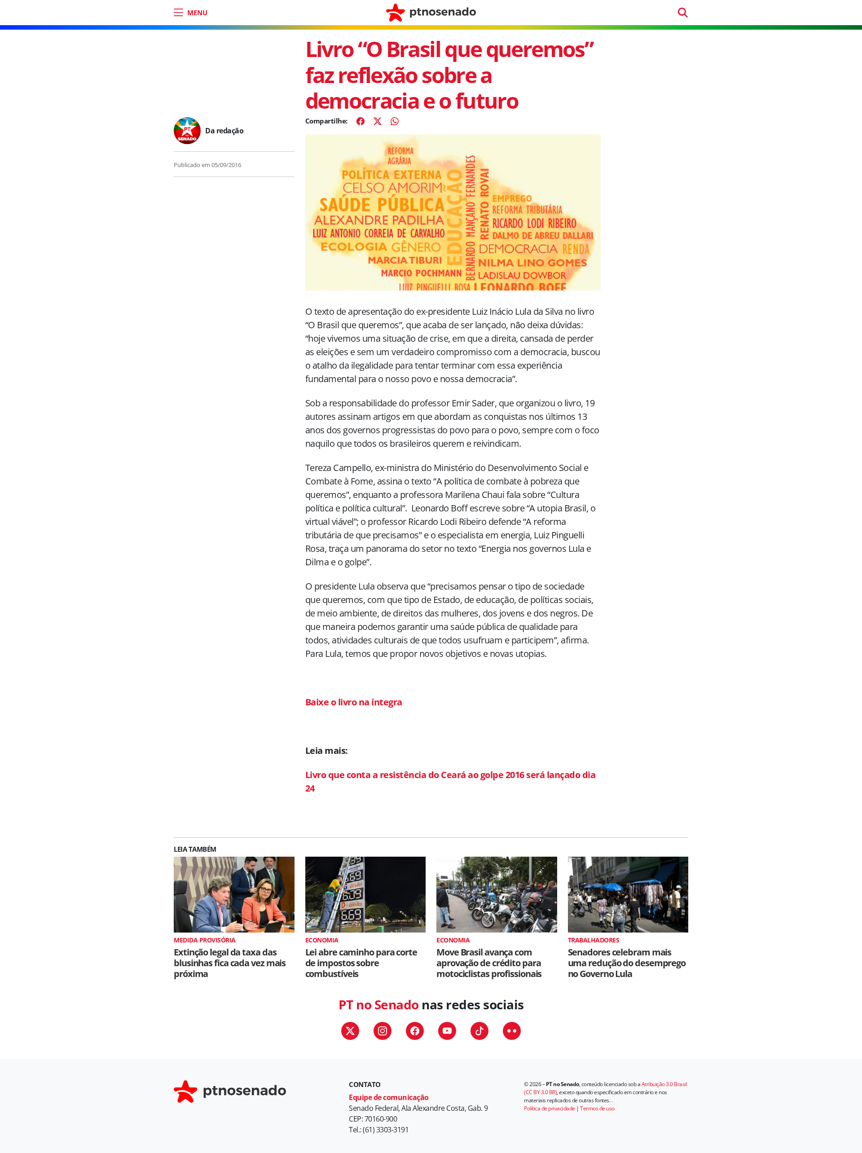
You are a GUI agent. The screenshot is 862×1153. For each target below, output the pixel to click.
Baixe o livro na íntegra (353, 702)
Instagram (382, 1031)
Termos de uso (597, 1108)
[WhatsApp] (395, 121)
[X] (378, 121)
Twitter (350, 1031)
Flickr (512, 1031)
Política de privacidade (549, 1108)
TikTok (479, 1031)
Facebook (415, 1031)
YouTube (447, 1031)
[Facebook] (360, 121)
